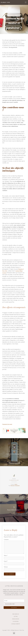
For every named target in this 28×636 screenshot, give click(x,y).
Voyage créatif (15, 623)
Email (6, 561)
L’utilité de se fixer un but (14, 454)
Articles (16, 484)
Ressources (15, 619)
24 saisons (15, 621)
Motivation (13, 485)
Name (6, 555)
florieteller (14, 480)
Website (6, 567)
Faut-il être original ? (14, 510)
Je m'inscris (14, 607)
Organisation (17, 485)
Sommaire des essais (7, 424)
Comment (6, 539)
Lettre (16, 616)
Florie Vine (5, 2)
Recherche (15, 614)
